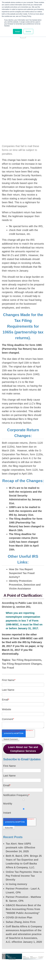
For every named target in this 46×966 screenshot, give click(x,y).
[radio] (23, 802)
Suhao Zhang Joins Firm (21, 922)
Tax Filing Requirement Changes (22, 663)
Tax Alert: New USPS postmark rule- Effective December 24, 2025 (20, 847)
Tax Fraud (8, 667)
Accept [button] (17, 31)
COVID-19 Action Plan (19, 917)
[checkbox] (23, 807)
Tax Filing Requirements (26, 660)
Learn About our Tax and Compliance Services (23, 749)
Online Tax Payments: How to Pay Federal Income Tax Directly (24, 875)
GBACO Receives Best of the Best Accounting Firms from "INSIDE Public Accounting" (23, 909)
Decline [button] (28, 31)
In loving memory (16, 884)
